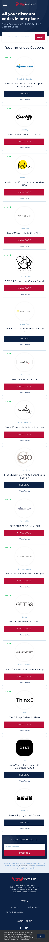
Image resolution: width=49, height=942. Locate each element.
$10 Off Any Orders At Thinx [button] (24, 717)
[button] (5, 4)
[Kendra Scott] (24, 311)
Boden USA (24, 178)
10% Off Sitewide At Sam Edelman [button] (24, 427)
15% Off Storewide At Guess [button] (24, 621)
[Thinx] (24, 700)
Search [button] (40, 37)
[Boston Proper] (24, 556)
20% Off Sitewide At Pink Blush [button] (24, 233)
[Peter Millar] (24, 508)
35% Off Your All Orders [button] (24, 379)
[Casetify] (24, 117)
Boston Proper (24, 569)
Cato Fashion (24, 470)
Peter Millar (24, 521)
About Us (15, 907)
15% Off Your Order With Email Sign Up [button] (24, 330)
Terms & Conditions (14, 912)
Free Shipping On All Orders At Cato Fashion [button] (24, 476)
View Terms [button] (24, 100)
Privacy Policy (25, 866)
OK (40, 936)
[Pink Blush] (24, 216)
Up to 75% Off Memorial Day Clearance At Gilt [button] (24, 766)
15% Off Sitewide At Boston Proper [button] (24, 573)
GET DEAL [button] (24, 93)
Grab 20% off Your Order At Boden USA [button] (24, 184)
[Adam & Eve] (24, 362)
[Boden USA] (24, 165)
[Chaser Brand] (24, 263)
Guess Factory (24, 665)
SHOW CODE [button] (24, 141)
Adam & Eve (24, 375)
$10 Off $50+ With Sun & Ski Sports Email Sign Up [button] (24, 85)
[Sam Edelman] (24, 410)
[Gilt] (24, 747)
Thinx (24, 713)
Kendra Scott (24, 324)
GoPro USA (25, 811)
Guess (24, 617)
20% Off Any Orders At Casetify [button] (24, 134)
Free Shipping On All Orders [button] (24, 525)
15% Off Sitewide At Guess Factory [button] (24, 669)
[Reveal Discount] (27, 4)
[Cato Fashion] (24, 457)
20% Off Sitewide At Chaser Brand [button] (24, 281)
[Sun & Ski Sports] (24, 66)
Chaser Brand (25, 276)
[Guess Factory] (24, 652)
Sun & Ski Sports (24, 79)
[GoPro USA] (24, 798)
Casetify (24, 130)
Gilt (24, 760)
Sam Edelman (24, 423)
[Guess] (24, 604)
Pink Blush (24, 228)
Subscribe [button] (24, 853)
